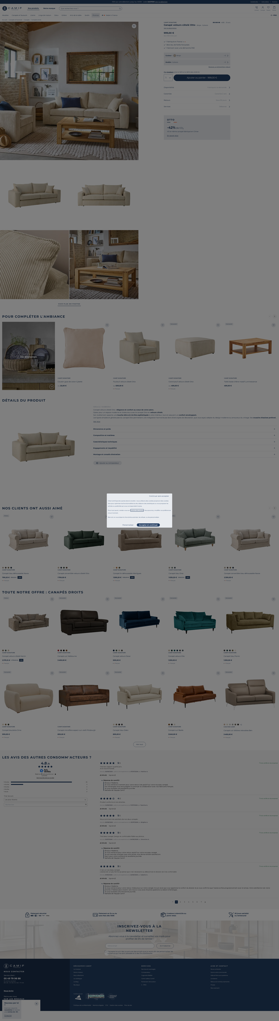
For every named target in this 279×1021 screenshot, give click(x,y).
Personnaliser (128, 525)
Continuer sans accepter (159, 496)
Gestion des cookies (137, 510)
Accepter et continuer (148, 525)
